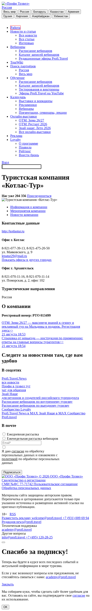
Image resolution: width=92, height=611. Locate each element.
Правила (25, 147)
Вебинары (17, 47)
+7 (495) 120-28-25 (39, 537)
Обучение (17, 78)
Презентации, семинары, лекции (43, 112)
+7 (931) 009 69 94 (76, 518)
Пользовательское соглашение (56, 484)
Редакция (9, 522)
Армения (73, 11)
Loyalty (15, 139)
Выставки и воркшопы (35, 101)
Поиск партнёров (23, 66)
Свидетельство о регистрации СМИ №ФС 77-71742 (24, 482)
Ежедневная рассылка (23, 434)
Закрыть (8, 584)
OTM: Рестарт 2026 (33, 124)
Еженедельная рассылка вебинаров (32, 438)
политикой (10, 459)
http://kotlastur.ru (13, 231)
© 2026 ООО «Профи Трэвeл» (61, 476)
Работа (15, 27)
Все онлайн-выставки (35, 132)
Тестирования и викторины (39, 89)
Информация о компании (28, 207)
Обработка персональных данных (26, 488)
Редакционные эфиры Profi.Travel (43, 58)
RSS (13, 514)
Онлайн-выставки (23, 116)
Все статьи (26, 39)
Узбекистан (61, 16)
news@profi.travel (28, 522)
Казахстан (57, 11)
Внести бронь (29, 155)
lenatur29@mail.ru (14, 256)
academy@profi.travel (17, 529)
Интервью (26, 43)
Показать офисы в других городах (27, 260)
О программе (28, 143)
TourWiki (16, 62)
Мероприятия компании (28, 211)
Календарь (18, 97)
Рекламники (28, 105)
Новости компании (24, 215)
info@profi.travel (14, 537)
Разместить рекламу (17, 518)
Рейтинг (25, 151)
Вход (5, 162)
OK (5, 607)
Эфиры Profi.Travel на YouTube (41, 93)
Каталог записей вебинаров (39, 54)
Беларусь (39, 11)
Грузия (7, 16)
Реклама (16, 136)
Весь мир (9, 11)
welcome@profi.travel (47, 518)
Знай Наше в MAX (53, 413)
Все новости (28, 35)
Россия (7, 7)
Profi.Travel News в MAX (20, 413)
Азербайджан (40, 16)
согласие (18, 451)
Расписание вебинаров (35, 51)
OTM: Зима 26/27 (31, 120)
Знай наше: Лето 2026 (35, 128)
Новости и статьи (23, 31)
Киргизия (22, 16)
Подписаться (11, 472)
